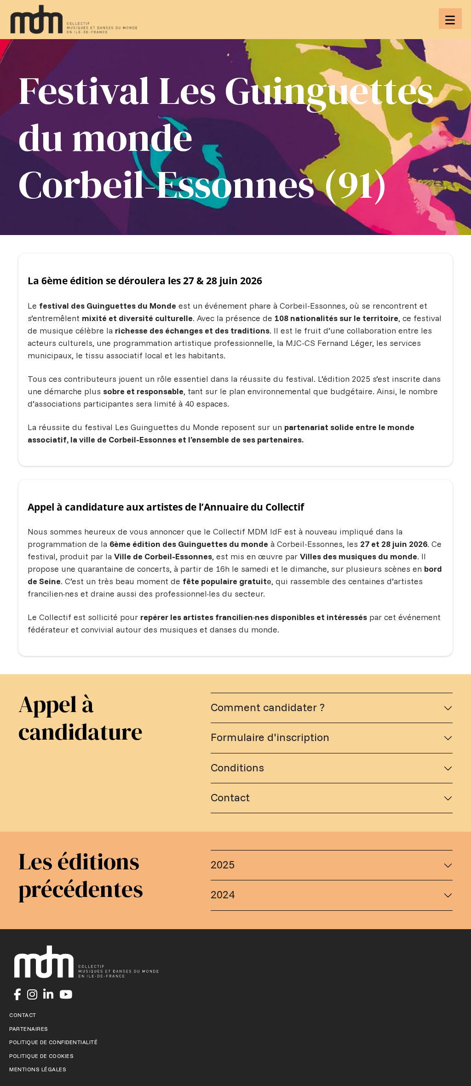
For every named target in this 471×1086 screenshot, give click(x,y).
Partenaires (28, 1029)
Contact (22, 1015)
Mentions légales (37, 1069)
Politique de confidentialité (53, 1042)
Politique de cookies (41, 1056)
